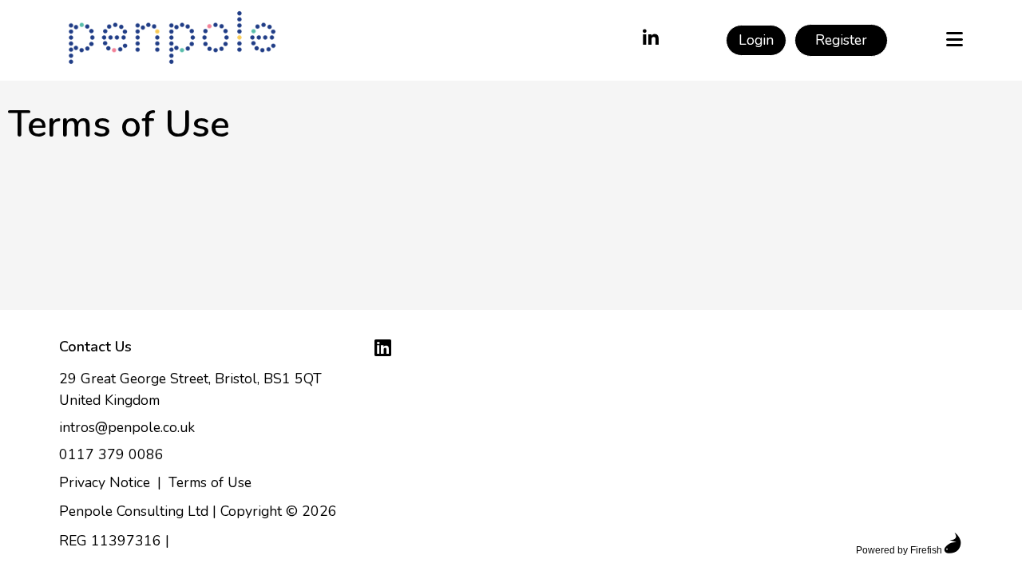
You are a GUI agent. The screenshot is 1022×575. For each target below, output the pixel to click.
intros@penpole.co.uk (127, 427)
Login (756, 40)
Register (841, 40)
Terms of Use (210, 482)
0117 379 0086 (111, 454)
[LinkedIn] (651, 40)
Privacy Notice (104, 482)
